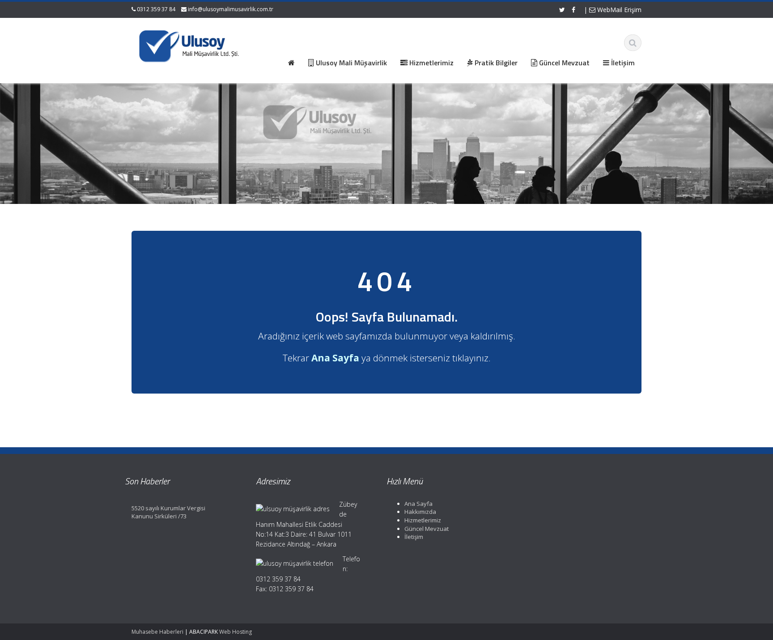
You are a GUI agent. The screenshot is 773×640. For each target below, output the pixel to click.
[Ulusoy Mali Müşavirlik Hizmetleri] (190, 44)
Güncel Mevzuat (426, 528)
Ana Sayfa (418, 504)
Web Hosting (235, 632)
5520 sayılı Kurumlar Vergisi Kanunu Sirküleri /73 (168, 512)
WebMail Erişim (618, 9)
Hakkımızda (420, 512)
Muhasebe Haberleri (157, 632)
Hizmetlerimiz (422, 520)
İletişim (413, 537)
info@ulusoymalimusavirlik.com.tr (230, 9)
